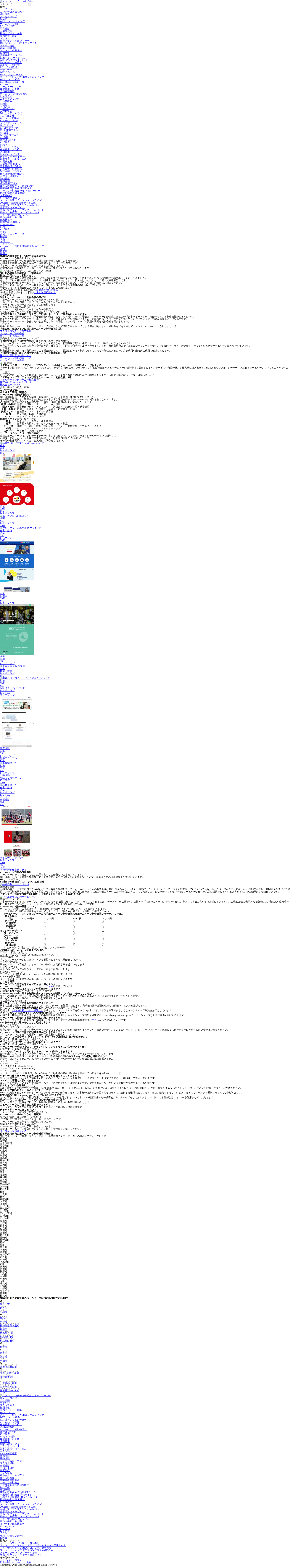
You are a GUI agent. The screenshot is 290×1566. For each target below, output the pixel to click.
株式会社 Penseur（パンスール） (17, 382)
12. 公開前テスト (9, 130)
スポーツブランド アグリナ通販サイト (21, 1555)
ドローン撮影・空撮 (11, 1460)
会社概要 (5, 14)
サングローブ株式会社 (12, 333)
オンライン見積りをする (13, 1131)
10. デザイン (6, 125)
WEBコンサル (7, 72)
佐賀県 (3, 251)
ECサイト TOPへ (9, 147)
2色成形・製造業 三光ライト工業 (18, 202)
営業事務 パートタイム (12, 57)
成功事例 (5, 181)
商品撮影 (5, 1458)
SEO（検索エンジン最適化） (27, 1010)
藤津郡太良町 (7, 1376)
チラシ (3, 231)
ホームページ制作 (9, 24)
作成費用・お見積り (11, 89)
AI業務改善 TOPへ (10, 164)
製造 (2, 658)
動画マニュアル (8, 758)
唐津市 (3, 1321)
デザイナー (6, 69)
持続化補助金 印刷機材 (12, 193)
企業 (2, 506)
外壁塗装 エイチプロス (12, 207)
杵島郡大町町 (7, 1333)
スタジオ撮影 (7, 1463)
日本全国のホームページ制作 (15, 1562)
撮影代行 (5, 1470)
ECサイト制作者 (9, 67)
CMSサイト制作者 (10, 65)
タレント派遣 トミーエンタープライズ (21, 200)
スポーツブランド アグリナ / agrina (18, 1552)
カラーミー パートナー (12, 156)
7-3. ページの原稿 (9, 118)
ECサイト (5, 144)
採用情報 (5, 53)
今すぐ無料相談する (45, 292)
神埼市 (3, 1329)
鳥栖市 (3, 253)
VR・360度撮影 (8, 1453)
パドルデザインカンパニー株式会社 (19, 379)
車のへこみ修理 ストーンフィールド (19, 212)
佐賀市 (3, 1347)
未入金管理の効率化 (11, 169)
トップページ (7, 243)
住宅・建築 (6, 530)
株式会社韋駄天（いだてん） (15, 355)
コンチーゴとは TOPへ (12, 11)
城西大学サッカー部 (11, 217)
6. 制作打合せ (7, 108)
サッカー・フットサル (12, 857)
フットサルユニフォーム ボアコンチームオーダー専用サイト (33, 1545)
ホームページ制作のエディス (15, 358)
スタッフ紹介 (7, 45)
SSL (2, 452)
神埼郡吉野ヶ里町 (9, 1325)
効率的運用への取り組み (13, 159)
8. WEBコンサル (9, 120)
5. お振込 (5, 106)
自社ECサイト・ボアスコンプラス (18, 43)
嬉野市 (3, 1308)
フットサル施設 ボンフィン (15, 214)
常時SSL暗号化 (8, 140)
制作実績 (5, 178)
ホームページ (7, 84)
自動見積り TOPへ (10, 222)
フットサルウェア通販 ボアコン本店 (19, 1543)
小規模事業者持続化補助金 (14, 1485)
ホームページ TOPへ (11, 86)
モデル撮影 (6, 1473)
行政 (2, 760)
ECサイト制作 (7, 26)
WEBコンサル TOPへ (11, 74)
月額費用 (5, 152)
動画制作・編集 (8, 36)
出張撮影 (5, 775)
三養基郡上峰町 (8, 1383)
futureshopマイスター (11, 154)
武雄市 (3, 1357)
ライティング (7, 695)
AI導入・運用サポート (12, 176)
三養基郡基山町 (8, 1386)
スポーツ (5, 867)
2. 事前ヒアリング (9, 98)
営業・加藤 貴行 (9, 48)
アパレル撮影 (7, 1468)
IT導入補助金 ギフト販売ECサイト (18, 185)
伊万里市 (5, 1304)
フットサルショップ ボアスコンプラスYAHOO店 (26, 1550)
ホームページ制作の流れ (13, 94)
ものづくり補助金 (9, 1482)
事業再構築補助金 (9, 1480)
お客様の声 (6, 195)
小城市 (3, 1312)
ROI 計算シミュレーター (13, 82)
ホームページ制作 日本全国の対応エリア (22, 246)
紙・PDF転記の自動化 (12, 173)
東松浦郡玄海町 (9, 1373)
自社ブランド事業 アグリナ (15, 40)
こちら (49, 986)
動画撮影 (5, 1456)
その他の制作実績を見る (13, 869)
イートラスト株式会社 (12, 360)
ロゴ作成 (5, 693)
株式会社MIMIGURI (10, 384)
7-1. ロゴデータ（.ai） (12, 113)
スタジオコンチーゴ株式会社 (15, 331)
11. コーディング (9, 127)
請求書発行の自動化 (11, 166)
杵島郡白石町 (7, 1340)
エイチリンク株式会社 (12, 336)
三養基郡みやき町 (9, 1390)
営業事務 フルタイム (11, 55)
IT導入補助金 (7, 1477)
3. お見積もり (7, 101)
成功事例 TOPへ (8, 183)
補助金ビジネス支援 (11, 33)
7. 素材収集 (6, 111)
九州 (2, 248)
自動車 (3, 596)
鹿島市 (3, 1318)
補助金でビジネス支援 (12, 1475)
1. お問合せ (6, 96)
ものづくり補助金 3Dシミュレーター (20, 190)
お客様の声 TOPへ (10, 198)
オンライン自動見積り (12, 1523)
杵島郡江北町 (7, 1337)
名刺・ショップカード (12, 234)
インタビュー (7, 797)
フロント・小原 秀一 (11, 50)
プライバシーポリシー (12, 1560)
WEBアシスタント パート (14, 60)
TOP (2, 1393)
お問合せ (5, 241)
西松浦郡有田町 (8, 1367)
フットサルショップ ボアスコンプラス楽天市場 (25, 1548)
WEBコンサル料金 (10, 79)
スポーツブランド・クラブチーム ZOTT (21, 210)
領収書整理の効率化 (11, 171)
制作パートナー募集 (11, 62)
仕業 (2, 445)
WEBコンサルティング (12, 21)
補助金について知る (47, 290)
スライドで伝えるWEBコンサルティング (22, 77)
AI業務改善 (6, 31)
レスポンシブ (7, 450)
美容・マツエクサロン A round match (19, 205)
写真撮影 (5, 28)
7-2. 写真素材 (7, 115)
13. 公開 (4, 132)
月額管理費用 (7, 91)
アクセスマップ (8, 16)
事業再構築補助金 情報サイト (16, 188)
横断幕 (3, 236)
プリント (5, 38)
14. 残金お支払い (9, 135)
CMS (2, 448)
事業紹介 (5, 19)
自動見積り (6, 219)
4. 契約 (3, 103)
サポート (5, 239)
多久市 (3, 1353)
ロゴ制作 (5, 142)
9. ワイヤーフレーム (11, 123)
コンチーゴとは (8, 9)
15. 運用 (4, 137)
